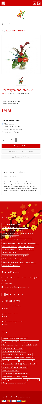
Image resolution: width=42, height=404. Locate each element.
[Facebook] (3, 294)
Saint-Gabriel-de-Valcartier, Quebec (15, 256)
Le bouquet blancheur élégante (13, 351)
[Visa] (4, 401)
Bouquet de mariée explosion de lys (15, 383)
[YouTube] (22, 294)
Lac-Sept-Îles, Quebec (10, 265)
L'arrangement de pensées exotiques (15, 377)
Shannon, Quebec (9, 249)
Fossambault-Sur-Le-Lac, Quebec (14, 227)
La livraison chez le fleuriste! (11, 306)
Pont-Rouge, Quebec (10, 237)
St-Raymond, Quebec (10, 252)
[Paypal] (14, 401)
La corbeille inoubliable (30, 345)
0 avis (12, 93)
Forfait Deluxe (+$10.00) (12, 127)
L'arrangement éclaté (10, 345)
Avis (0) (21, 172)
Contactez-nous (6, 394)
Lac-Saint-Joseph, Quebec (12, 230)
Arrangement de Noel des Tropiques (15, 373)
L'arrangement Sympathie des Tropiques (17, 354)
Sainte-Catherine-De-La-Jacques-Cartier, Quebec (20, 243)
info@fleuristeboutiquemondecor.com (17, 287)
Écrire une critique (22, 93)
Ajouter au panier (22, 146)
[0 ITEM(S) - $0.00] (38, 3)
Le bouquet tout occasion (12, 380)
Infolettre (22, 394)
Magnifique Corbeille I (29, 342)
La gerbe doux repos (10, 370)
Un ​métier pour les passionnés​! (12, 322)
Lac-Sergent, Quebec (10, 233)
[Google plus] (14, 294)
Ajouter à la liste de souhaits (22, 151)
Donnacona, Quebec (14, 224)
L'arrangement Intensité (15, 31)
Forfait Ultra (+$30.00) (11, 132)
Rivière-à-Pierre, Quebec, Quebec (14, 259)
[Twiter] (10, 294)
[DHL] (23, 401)
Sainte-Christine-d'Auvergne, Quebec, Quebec (18, 262)
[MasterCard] (9, 401)
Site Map (15, 394)
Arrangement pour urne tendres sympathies (18, 358)
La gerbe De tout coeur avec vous (14, 339)
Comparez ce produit (22, 157)
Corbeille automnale (10, 361)
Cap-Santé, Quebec (25, 246)
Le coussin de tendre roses (12, 348)
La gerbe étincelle (27, 361)
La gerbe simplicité (31, 380)
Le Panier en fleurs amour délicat (14, 367)
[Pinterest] (6, 294)
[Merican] (19, 401)
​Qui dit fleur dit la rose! (9, 314)
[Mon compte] (34, 3)
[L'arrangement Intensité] (21, 80)
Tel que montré (9, 124)
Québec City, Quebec (26, 249)
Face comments (10, 176)
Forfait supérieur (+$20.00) (13, 129)
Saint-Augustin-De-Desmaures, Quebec (16, 240)
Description (8, 172)
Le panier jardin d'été (10, 342)
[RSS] (18, 294)
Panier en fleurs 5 (29, 364)
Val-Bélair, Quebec (9, 246)
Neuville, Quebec (27, 233)
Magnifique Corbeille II (11, 364)
